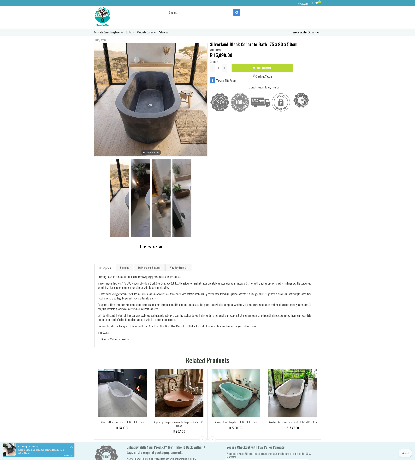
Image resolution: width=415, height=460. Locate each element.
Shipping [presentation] (124, 268)
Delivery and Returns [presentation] (149, 268)
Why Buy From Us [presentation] (179, 268)
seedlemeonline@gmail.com (306, 32)
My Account (303, 3)
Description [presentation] (105, 268)
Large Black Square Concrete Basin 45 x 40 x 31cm (41, 451)
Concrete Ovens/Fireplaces (107, 32)
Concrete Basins (145, 32)
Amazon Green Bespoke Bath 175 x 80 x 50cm (292, 422)
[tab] (104, 267)
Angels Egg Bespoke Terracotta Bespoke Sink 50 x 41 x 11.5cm (235, 424)
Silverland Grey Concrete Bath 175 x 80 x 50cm (179, 422)
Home (96, 40)
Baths (129, 32)
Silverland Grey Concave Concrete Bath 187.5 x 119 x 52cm (122, 422)
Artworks (164, 32)
